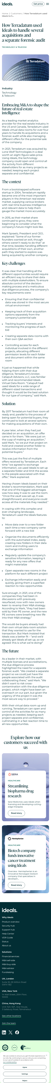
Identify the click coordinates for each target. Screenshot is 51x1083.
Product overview (10, 922)
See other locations (11, 1016)
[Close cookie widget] (46, 1055)
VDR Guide (7, 937)
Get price (38, 4)
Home (5, 13)
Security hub (8, 926)
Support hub (8, 930)
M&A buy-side (9, 964)
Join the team (9, 1023)
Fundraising (8, 972)
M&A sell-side (8, 960)
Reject (24, 1081)
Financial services (10, 956)
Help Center (8, 934)
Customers (16, 13)
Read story (16, 813)
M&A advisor (8, 968)
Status (5, 941)
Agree (25, 1067)
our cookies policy (10, 1062)
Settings (25, 1074)
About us (6, 945)
